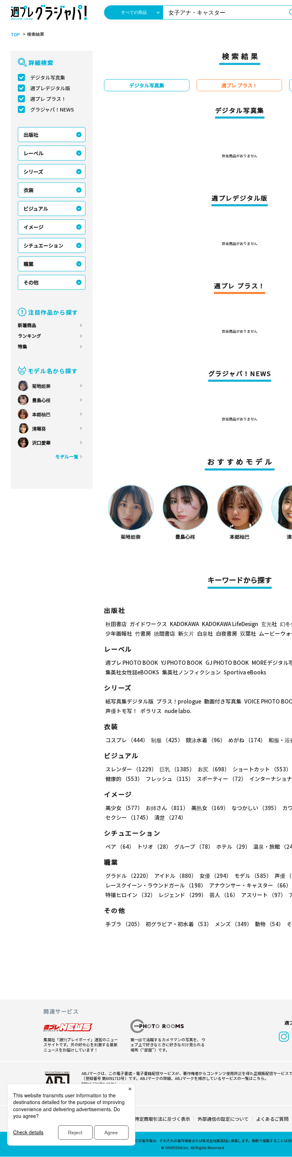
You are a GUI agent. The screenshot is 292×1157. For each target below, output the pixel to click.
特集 (22, 346)
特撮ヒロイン (130, 894)
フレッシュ (170, 778)
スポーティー (221, 778)
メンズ (233, 924)
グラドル (128, 875)
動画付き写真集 (222, 701)
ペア (119, 846)
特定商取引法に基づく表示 (162, 1119)
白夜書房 (226, 633)
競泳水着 (205, 740)
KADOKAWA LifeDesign (230, 624)
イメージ (33, 226)
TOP (15, 34)
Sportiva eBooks (245, 672)
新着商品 (27, 325)
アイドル (175, 875)
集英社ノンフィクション (191, 672)
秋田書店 (116, 624)
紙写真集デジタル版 (129, 701)
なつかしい (255, 807)
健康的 (124, 778)
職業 (28, 263)
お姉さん (167, 807)
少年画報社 (118, 633)
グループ (193, 846)
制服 (167, 740)
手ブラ (124, 924)
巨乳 (177, 769)
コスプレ (126, 740)
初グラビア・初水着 (179, 924)
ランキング (29, 335)
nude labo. (178, 711)
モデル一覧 (66, 456)
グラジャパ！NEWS (52, 109)
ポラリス (151, 711)
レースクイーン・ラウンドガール (155, 885)
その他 (31, 282)
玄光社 (269, 624)
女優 (215, 875)
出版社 (31, 134)
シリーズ (33, 171)
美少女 (124, 807)
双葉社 (248, 633)
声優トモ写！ (121, 711)
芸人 (223, 894)
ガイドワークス (148, 624)
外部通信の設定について (223, 1119)
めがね (247, 740)
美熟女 (210, 807)
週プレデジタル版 (50, 88)
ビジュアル (36, 208)
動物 (269, 924)
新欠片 (186, 633)
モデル (253, 875)
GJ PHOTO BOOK (227, 662)
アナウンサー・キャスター (250, 885)
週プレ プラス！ (48, 98)
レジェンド (182, 894)
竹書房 (143, 633)
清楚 (170, 817)
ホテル (233, 846)
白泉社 (205, 633)
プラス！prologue (178, 701)
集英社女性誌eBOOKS (132, 672)
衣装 (28, 190)
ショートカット (262, 769)
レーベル (33, 153)
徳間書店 (164, 633)
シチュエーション (43, 245)
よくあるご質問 (272, 1119)
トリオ (154, 846)
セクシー (128, 817)
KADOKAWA (184, 624)
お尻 (214, 769)
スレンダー (131, 769)
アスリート (263, 894)
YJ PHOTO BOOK (182, 662)
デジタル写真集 (47, 77)
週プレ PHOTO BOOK (131, 662)
